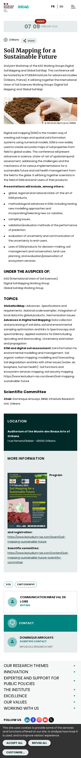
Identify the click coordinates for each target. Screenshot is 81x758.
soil (8, 584)
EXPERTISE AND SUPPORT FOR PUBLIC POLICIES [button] (31, 680)
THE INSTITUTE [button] (17, 689)
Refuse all (39, 743)
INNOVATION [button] (16, 672)
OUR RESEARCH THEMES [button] (26, 665)
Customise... (15, 752)
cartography (26, 584)
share (31, 40)
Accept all (14, 743)
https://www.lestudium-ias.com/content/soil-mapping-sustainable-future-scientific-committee (38, 557)
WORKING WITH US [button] (21, 708)
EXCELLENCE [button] (15, 696)
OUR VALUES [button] (15, 702)
